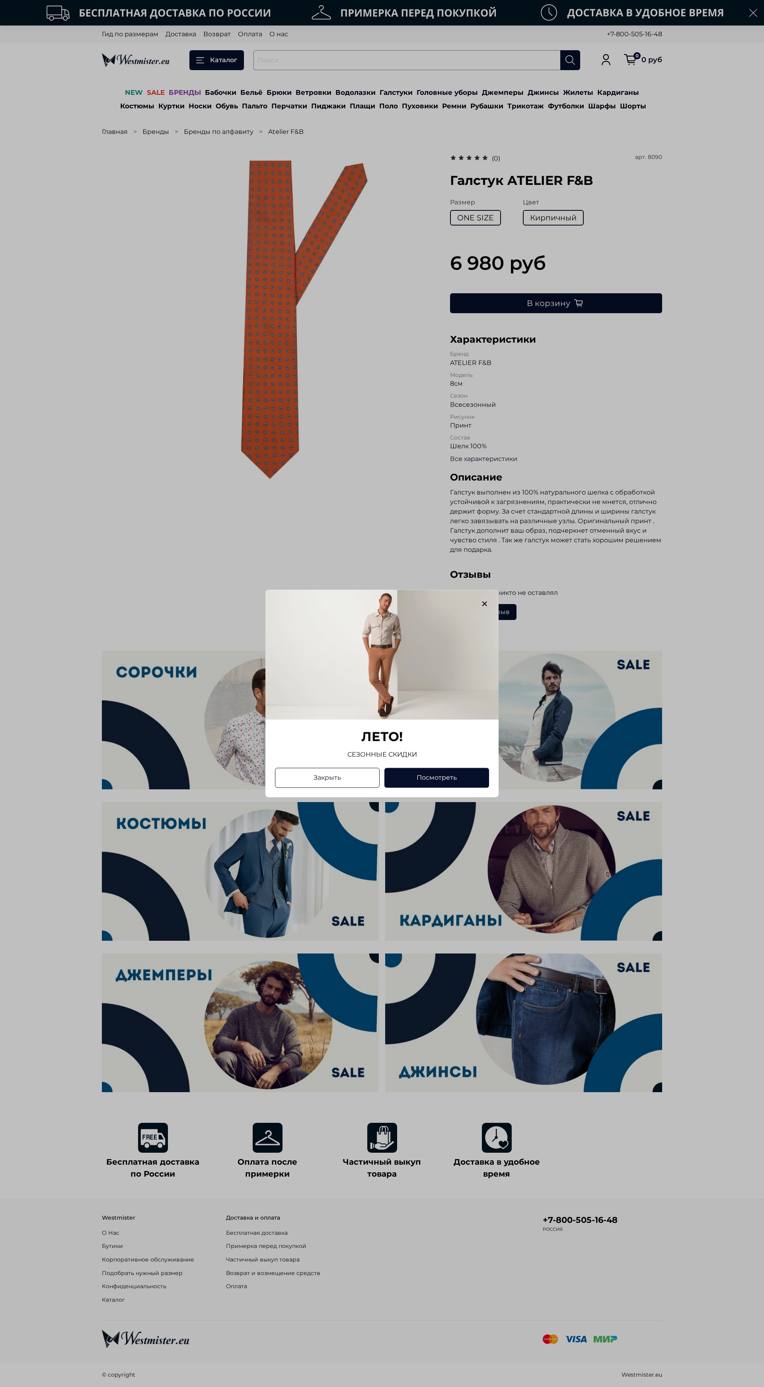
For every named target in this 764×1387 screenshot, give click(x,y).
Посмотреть (437, 777)
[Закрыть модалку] (484, 604)
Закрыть (327, 777)
